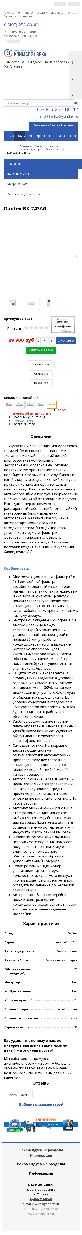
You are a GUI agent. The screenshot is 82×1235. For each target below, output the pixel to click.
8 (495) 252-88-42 (57, 109)
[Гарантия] (41, 1131)
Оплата (72, 12)
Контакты (26, 16)
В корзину (66, 340)
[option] (76, 255)
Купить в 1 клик (41, 350)
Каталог (29, 12)
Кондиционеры (18, 174)
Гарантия (10, 16)
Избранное (41, 383)
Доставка (57, 12)
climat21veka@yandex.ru (57, 116)
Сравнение (41, 373)
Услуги (42, 12)
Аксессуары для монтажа (24, 194)
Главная (15, 136)
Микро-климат (17, 184)
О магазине (12, 12)
